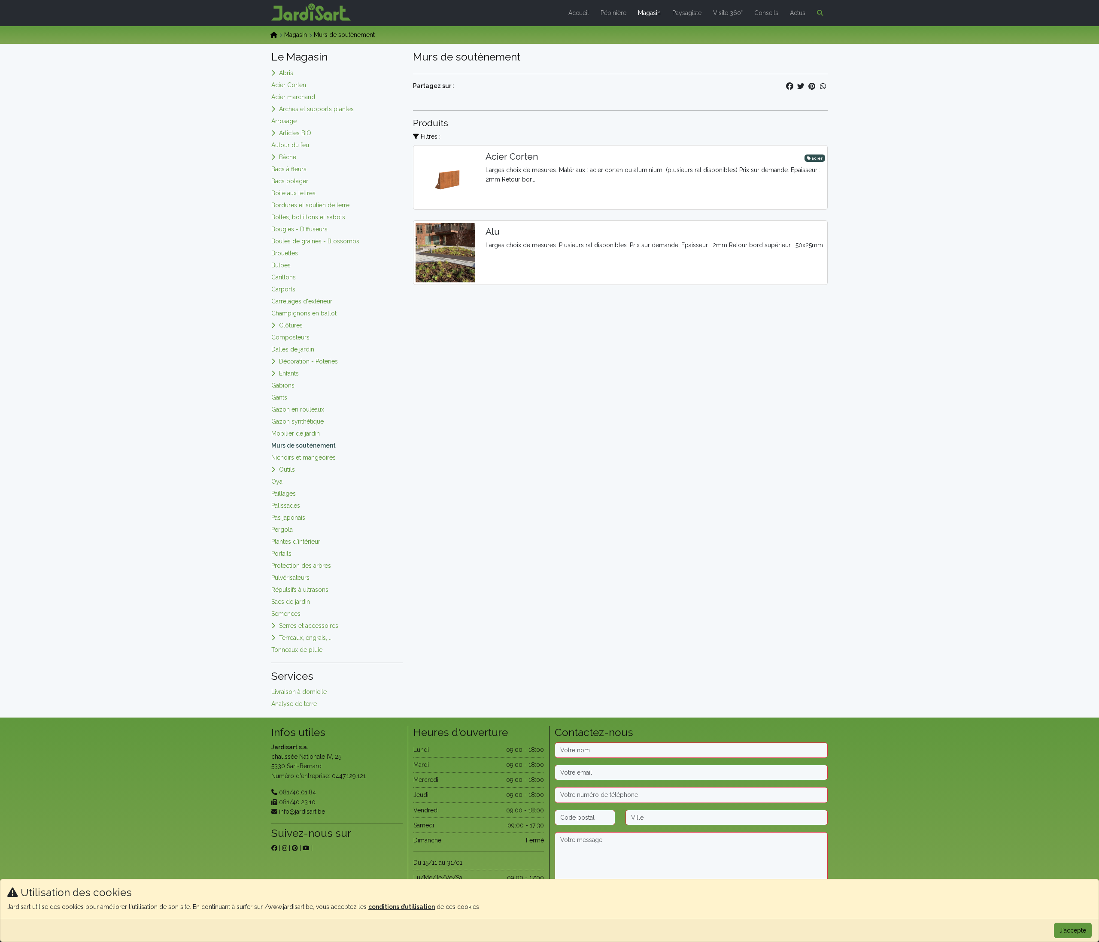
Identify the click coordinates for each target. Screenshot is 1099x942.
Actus (797, 12)
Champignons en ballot (304, 313)
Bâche (287, 157)
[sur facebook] (274, 848)
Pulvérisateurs (290, 577)
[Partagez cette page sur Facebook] (789, 86)
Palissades (285, 505)
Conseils (766, 12)
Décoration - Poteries (308, 361)
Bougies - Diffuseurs (299, 229)
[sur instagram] (284, 848)
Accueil (578, 12)
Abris (286, 73)
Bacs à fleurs (289, 169)
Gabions (282, 385)
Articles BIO (295, 133)
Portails (281, 553)
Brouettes (284, 253)
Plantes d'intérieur (295, 541)
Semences (286, 613)
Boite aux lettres (293, 193)
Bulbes (281, 265)
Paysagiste (686, 12)
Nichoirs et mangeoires (303, 457)
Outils (287, 469)
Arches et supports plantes (316, 109)
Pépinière (613, 12)
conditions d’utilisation (401, 906)
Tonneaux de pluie (296, 649)
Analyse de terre (294, 703)
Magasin (649, 12)
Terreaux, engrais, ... (306, 637)
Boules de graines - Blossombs (315, 241)
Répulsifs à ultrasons (299, 589)
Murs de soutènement (303, 445)
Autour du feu (290, 145)
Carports (283, 289)
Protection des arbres (301, 565)
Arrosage (284, 121)
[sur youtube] (306, 848)
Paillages (283, 493)
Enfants (289, 373)
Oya (276, 481)
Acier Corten (288, 85)
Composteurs (290, 337)
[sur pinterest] (295, 848)
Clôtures (291, 325)
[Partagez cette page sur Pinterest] (812, 86)
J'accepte (1073, 930)
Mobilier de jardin (295, 433)
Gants (279, 397)
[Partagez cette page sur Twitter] (800, 86)
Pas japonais (288, 517)
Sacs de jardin (290, 601)
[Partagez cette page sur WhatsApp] (823, 86)
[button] (818, 13)
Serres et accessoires (308, 625)
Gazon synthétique (297, 421)
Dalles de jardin (292, 349)
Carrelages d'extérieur (301, 301)
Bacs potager (289, 181)
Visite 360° (728, 12)
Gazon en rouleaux (297, 409)
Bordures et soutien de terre (310, 205)
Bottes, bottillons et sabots (308, 217)
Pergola (282, 529)
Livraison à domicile (299, 691)
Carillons (283, 277)
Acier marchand (293, 97)
